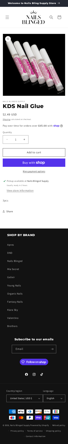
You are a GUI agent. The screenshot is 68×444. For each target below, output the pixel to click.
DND (10, 252)
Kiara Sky (12, 309)
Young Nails (14, 285)
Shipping (6, 119)
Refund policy (58, 425)
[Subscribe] (52, 349)
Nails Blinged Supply (20, 425)
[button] (7, 17)
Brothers (12, 326)
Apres (10, 244)
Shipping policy (53, 431)
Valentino (12, 318)
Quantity (7, 132)
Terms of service (34, 431)
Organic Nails (15, 293)
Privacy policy (17, 431)
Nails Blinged (15, 261)
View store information (20, 190)
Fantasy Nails (15, 301)
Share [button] (9, 211)
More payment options (34, 171)
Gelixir (11, 277)
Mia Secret (13, 269)
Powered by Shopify (39, 425)
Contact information (36, 436)
